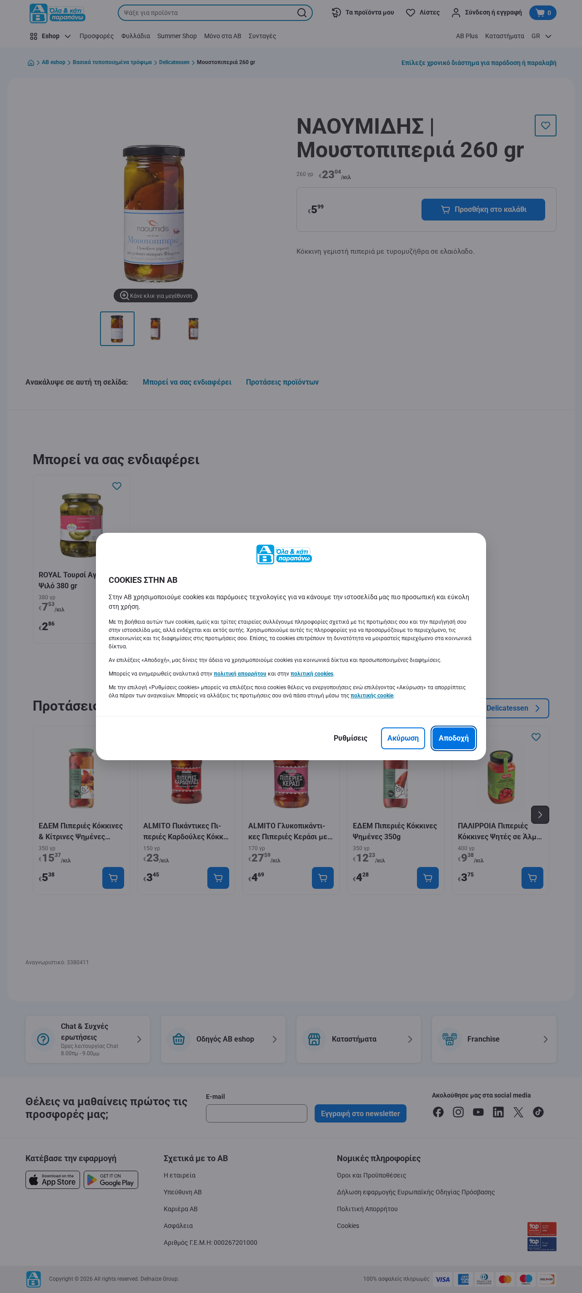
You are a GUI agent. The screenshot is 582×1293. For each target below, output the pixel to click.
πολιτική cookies (312, 674)
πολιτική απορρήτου (240, 674)
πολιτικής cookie (372, 695)
